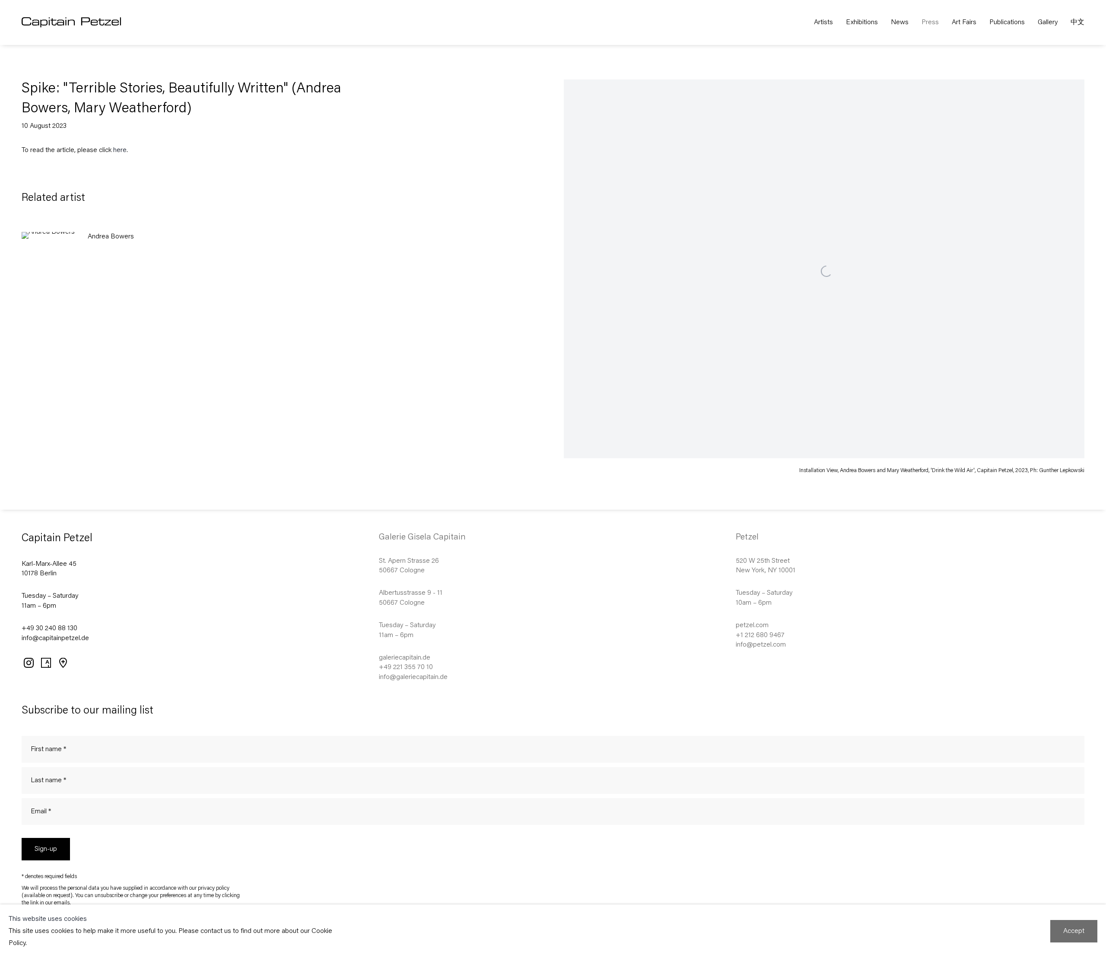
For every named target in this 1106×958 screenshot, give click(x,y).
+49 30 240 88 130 (49, 628)
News (900, 22)
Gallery (1048, 22)
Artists (823, 22)
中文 (1077, 22)
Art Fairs (964, 22)
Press (930, 22)
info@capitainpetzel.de (55, 638)
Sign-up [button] (46, 849)
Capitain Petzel (91, 22)
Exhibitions (862, 22)
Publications (1007, 22)
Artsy (45, 662)
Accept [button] (1073, 931)
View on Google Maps (62, 662)
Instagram (28, 662)
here (120, 150)
